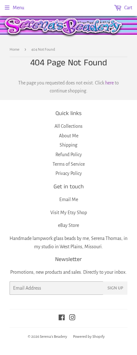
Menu (18, 7)
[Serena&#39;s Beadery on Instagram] (72, 318)
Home (14, 49)
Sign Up (115, 288)
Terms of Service (69, 164)
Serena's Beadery (63, 26)
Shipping (68, 145)
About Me (68, 135)
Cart (127, 7)
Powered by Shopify (89, 337)
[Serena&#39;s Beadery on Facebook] (61, 318)
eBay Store (68, 225)
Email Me (68, 199)
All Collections (68, 126)
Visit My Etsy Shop (68, 212)
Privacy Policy (68, 173)
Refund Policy (68, 154)
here (109, 82)
